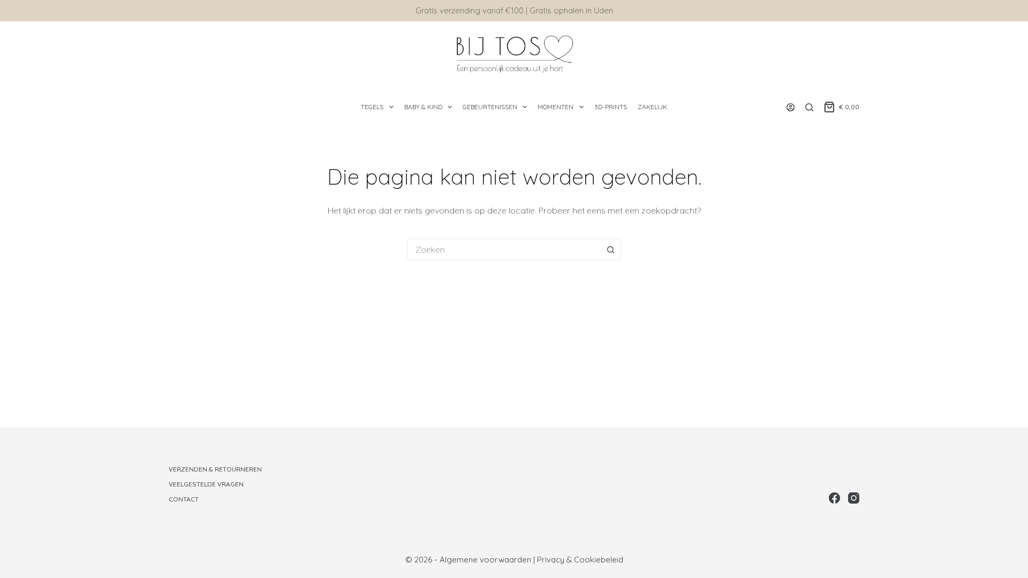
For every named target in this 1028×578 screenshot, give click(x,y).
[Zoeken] (809, 107)
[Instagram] (853, 498)
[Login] (791, 107)
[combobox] (503, 249)
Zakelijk (652, 107)
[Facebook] (834, 498)
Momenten (555, 107)
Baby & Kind (423, 107)
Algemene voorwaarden (485, 559)
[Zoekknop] (610, 249)
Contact (184, 499)
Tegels (372, 107)
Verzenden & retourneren (215, 469)
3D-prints (610, 107)
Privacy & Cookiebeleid (580, 559)
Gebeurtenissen (490, 107)
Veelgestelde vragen (206, 484)
